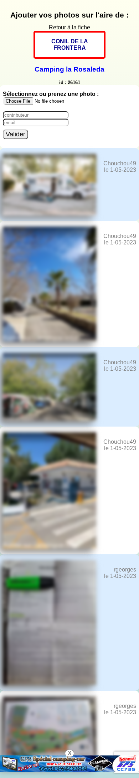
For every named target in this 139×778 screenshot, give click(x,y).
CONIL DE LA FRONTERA (69, 44)
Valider (15, 134)
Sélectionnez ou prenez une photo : (51, 94)
